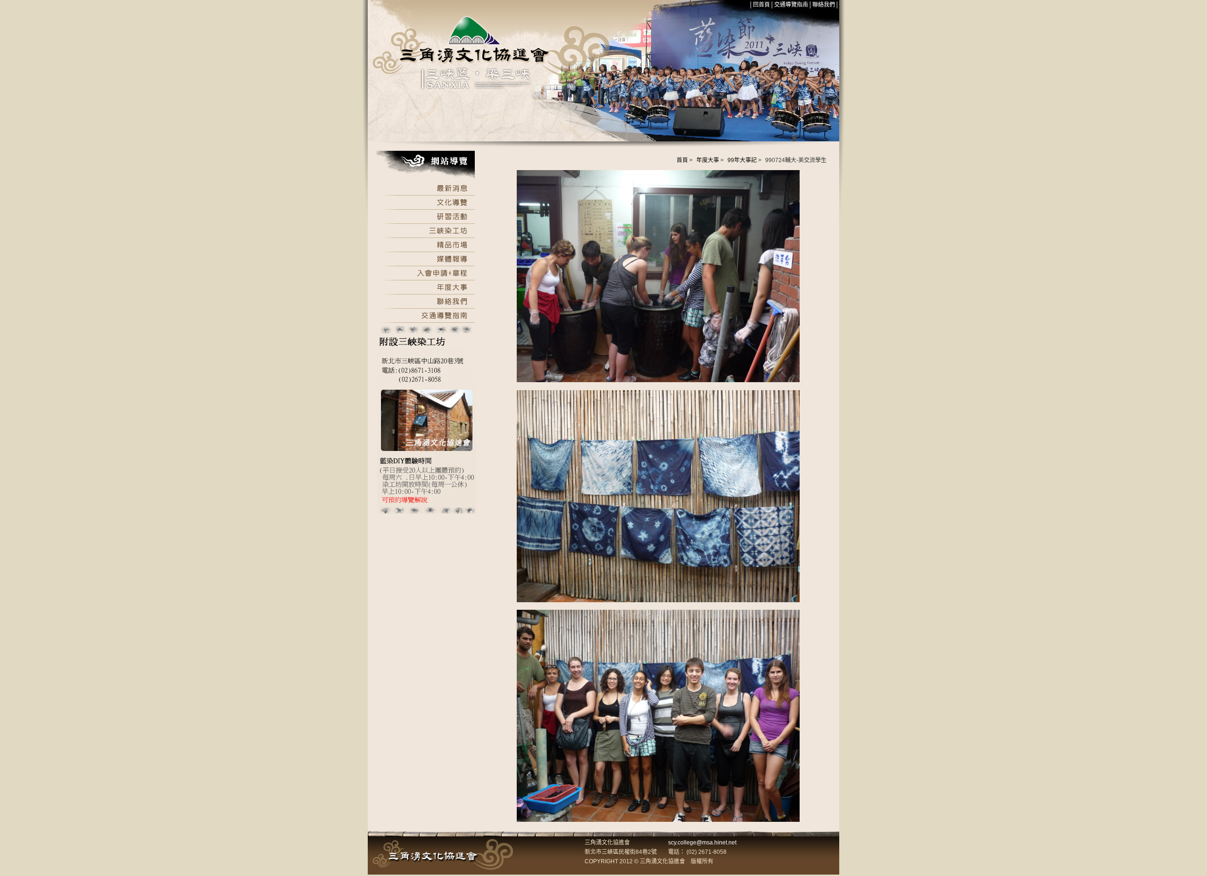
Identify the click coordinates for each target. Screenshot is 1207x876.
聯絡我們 (823, 4)
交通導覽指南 (791, 4)
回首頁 (761, 4)
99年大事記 (742, 160)
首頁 (682, 160)
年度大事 (707, 160)
